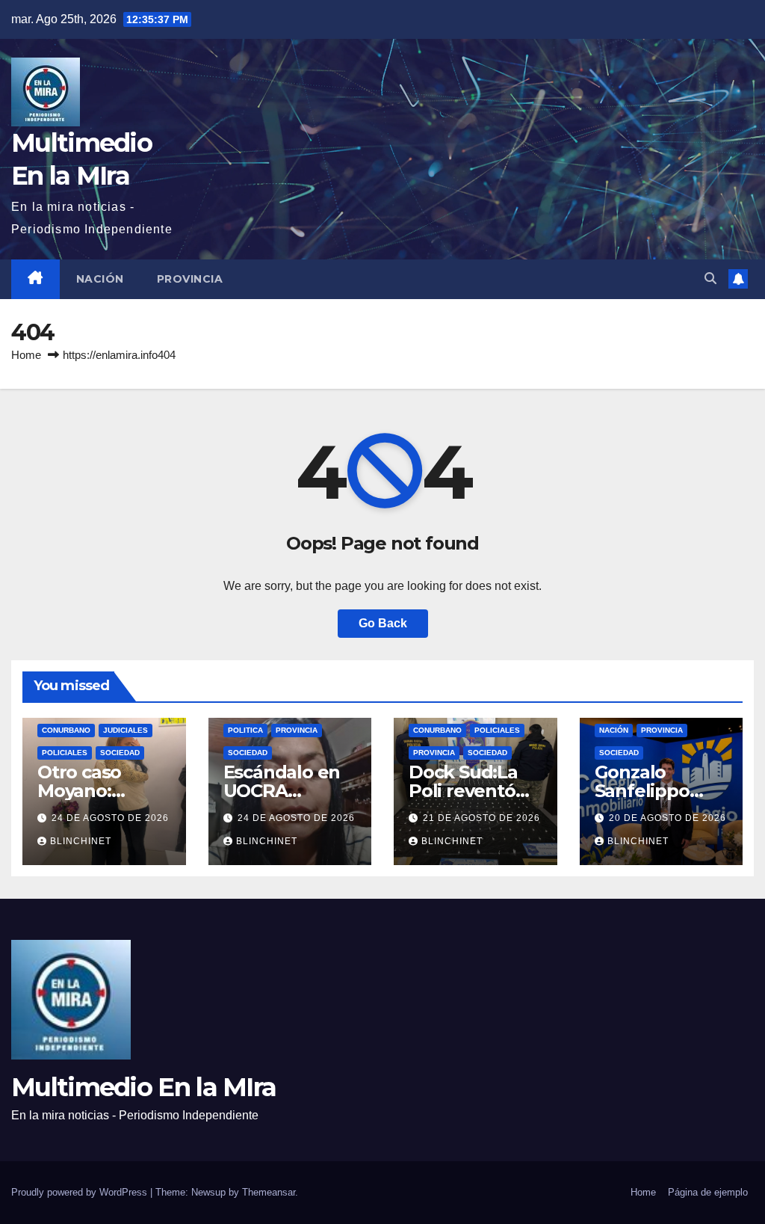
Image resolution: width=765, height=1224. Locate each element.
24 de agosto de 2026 (110, 818)
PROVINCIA (190, 279)
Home (26, 354)
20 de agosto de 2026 (667, 818)
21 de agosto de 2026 (481, 818)
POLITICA (245, 730)
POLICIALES (64, 752)
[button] (710, 278)
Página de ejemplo (708, 1192)
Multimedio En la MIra (143, 1087)
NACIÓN (100, 279)
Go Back (383, 623)
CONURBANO (66, 730)
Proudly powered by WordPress (80, 1192)
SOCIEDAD (120, 752)
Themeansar (268, 1192)
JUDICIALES (125, 730)
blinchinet (80, 841)
